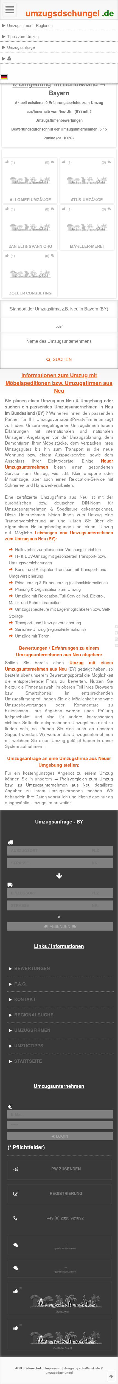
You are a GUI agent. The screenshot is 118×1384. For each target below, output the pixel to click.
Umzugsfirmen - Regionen (30, 25)
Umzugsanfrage (21, 47)
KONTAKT (24, 999)
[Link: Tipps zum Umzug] (117, 36)
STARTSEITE (27, 1061)
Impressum (53, 1368)
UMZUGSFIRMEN (31, 1030)
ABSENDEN (59, 926)
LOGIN (61, 1136)
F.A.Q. (19, 984)
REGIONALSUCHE (33, 1014)
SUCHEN (61, 359)
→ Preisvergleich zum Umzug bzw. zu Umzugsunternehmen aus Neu (59, 781)
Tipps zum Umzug (23, 36)
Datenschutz (33, 1368)
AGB (18, 1368)
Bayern (59, 92)
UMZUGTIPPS (27, 1045)
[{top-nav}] (111, 1376)
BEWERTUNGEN (31, 968)
